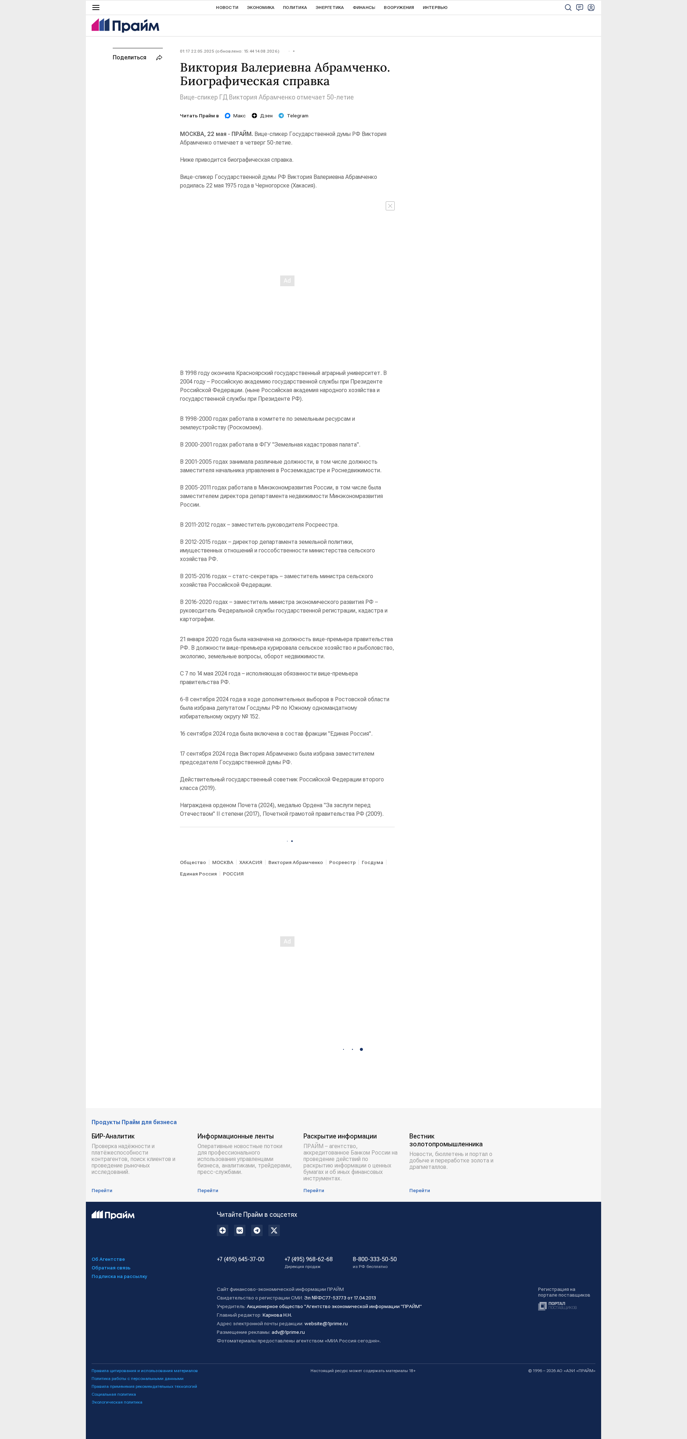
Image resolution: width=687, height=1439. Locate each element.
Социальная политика (114, 1394)
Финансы (364, 7)
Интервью (435, 7)
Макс (239, 115)
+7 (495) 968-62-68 (308, 1262)
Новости (227, 7)
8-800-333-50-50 (375, 1262)
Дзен (266, 115)
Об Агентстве (108, 1259)
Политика (295, 7)
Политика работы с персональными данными (138, 1378)
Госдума (372, 862)
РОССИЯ (233, 874)
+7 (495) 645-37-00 (240, 1259)
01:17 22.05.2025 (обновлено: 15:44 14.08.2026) (229, 51)
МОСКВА (222, 862)
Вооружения (399, 7)
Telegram (297, 115)
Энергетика (330, 7)
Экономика (260, 7)
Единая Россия (198, 874)
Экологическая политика (117, 1402)
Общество (193, 862)
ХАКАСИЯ (250, 862)
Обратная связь (111, 1267)
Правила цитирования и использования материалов (145, 1370)
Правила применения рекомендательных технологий (144, 1386)
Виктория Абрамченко (295, 862)
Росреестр (342, 862)
